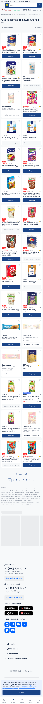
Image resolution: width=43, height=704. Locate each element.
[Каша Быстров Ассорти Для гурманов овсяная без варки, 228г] (11, 68)
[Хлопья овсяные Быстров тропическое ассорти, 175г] (11, 154)
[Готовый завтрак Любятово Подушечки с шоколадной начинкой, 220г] (32, 447)
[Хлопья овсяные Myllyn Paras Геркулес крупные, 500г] (11, 40)
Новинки (16, 10)
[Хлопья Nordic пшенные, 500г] (32, 356)
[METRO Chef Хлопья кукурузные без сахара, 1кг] (11, 127)
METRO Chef (26, 10)
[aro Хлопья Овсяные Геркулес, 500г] (32, 68)
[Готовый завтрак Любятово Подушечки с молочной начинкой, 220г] (11, 447)
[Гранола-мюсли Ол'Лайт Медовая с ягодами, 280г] (32, 212)
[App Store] (11, 608)
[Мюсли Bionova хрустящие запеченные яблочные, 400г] (11, 298)
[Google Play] (26, 608)
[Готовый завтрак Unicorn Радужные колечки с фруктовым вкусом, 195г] (32, 97)
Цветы (35, 10)
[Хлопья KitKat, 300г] (11, 271)
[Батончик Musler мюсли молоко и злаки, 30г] (11, 326)
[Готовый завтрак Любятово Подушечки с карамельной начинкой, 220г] (32, 418)
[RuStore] (11, 613)
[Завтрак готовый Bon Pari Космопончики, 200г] (32, 154)
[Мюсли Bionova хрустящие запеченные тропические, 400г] (11, 212)
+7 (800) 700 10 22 (15, 568)
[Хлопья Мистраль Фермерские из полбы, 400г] (11, 97)
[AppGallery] (26, 613)
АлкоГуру (7, 10)
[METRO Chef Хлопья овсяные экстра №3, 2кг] (32, 271)
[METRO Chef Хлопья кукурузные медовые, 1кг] (32, 127)
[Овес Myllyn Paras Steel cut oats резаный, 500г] (32, 241)
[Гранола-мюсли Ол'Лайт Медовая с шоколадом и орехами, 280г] (11, 241)
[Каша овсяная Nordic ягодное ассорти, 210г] (32, 298)
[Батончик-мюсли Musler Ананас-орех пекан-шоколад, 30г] (32, 326)
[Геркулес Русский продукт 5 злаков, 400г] (11, 182)
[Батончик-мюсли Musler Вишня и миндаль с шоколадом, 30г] (11, 356)
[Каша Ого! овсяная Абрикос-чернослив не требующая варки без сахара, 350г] (11, 385)
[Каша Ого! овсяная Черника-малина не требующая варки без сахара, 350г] (11, 418)
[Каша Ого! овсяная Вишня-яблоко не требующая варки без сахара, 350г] (32, 385)
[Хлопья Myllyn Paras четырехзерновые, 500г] (32, 40)
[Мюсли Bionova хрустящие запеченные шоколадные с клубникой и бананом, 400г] (32, 182)
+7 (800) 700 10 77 (15, 588)
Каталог (2, 5)
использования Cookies (27, 688)
